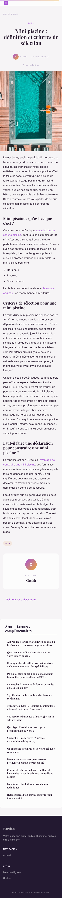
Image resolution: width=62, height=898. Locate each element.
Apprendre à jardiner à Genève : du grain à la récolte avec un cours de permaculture (31, 643)
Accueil (6, 14)
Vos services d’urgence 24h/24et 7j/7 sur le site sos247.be (30, 718)
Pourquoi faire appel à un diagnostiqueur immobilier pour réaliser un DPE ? (30, 675)
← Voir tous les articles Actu (19, 599)
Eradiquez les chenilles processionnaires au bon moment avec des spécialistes (30, 664)
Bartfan (9, 828)
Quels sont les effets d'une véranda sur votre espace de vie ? (28, 654)
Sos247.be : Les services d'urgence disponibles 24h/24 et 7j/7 (26, 739)
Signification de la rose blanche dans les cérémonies (29, 697)
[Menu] (55, 2)
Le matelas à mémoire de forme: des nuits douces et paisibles (30, 686)
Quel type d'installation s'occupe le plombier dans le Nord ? (26, 728)
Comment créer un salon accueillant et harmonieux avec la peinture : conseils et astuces (30, 773)
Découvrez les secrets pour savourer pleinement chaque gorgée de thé (27, 761)
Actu (15, 14)
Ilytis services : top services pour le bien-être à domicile (30, 796)
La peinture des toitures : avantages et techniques (28, 785)
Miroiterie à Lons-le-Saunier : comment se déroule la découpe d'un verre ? (31, 707)
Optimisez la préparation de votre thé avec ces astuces (31, 750)
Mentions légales (12, 872)
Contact (7, 878)
